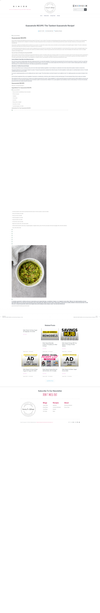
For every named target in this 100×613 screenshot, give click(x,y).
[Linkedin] (23, 6)
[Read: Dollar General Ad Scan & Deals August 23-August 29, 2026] (30, 361)
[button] (50, 381)
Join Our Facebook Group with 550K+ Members (20, 9)
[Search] (85, 9)
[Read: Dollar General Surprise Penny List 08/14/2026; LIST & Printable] (50, 361)
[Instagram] (21, 6)
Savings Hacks (52, 15)
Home (41, 15)
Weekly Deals (46, 15)
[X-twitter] (16, 6)
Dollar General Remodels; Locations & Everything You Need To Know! (50, 344)
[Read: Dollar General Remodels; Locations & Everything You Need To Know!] (50, 334)
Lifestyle (58, 15)
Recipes (60, 31)
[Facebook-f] (69, 422)
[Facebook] (13, 6)
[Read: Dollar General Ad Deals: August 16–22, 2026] (69, 361)
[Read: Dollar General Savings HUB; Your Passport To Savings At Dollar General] (69, 334)
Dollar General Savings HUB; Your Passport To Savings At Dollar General (69, 344)
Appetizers (57, 31)
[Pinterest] (26, 6)
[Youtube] (19, 6)
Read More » (25, 334)
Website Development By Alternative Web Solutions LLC (45, 422)
